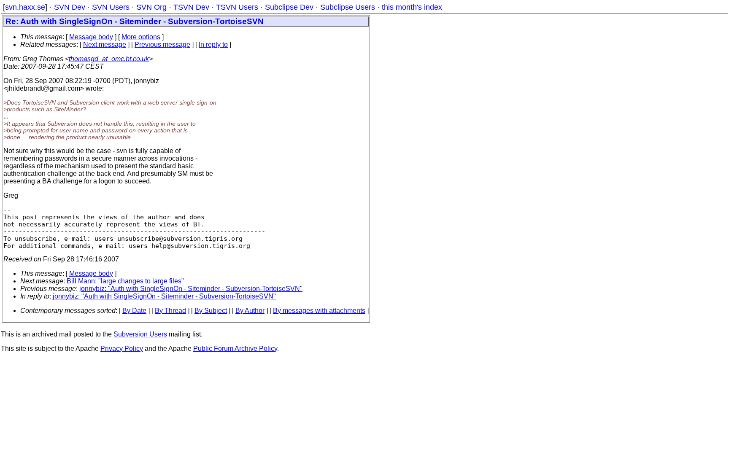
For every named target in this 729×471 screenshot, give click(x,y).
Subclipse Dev (289, 7)
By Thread (170, 310)
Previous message (162, 44)
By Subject (210, 310)
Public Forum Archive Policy (235, 348)
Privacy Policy (121, 348)
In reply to (213, 44)
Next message (104, 44)
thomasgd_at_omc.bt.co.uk (109, 58)
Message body (91, 36)
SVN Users (111, 7)
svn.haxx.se (25, 7)
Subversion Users (140, 334)
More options (141, 36)
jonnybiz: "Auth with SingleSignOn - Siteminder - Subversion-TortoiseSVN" (190, 288)
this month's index (412, 7)
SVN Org (151, 7)
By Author (250, 310)
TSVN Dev (191, 7)
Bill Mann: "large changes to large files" (125, 281)
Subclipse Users (347, 7)
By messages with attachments (319, 310)
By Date (134, 310)
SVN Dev (69, 7)
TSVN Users (237, 7)
